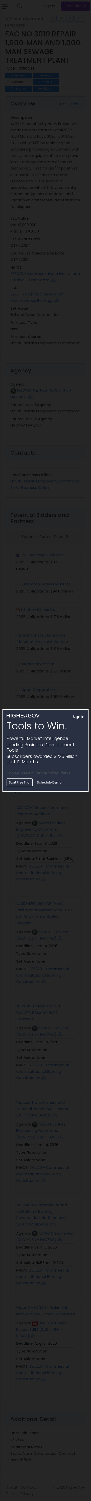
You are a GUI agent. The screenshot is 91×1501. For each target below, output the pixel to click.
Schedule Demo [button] (49, 782)
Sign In (78, 716)
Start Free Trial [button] (19, 782)
